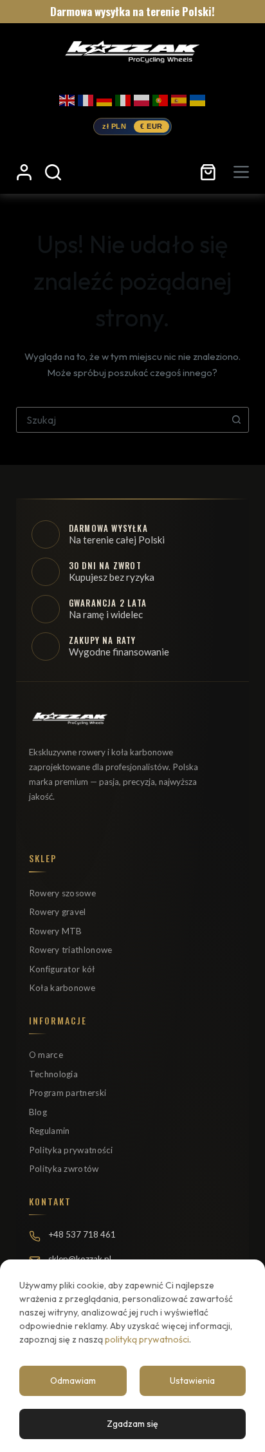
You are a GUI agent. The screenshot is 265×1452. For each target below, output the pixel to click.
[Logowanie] (24, 172)
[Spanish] (179, 98)
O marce (46, 1055)
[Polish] (141, 98)
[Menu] (241, 172)
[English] (67, 98)
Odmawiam (73, 1380)
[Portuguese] (160, 98)
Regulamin (49, 1131)
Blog (38, 1112)
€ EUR (151, 126)
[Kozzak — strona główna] (131, 51)
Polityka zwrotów (64, 1169)
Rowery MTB (55, 931)
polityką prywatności (147, 1339)
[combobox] (120, 420)
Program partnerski (67, 1093)
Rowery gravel (57, 912)
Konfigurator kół (62, 969)
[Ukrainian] (197, 98)
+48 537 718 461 (82, 1234)
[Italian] (123, 98)
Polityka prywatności (71, 1150)
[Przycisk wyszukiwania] (236, 420)
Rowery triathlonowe (71, 950)
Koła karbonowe (62, 988)
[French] (85, 98)
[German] (104, 98)
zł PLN (114, 126)
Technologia (53, 1074)
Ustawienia (192, 1380)
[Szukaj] (53, 172)
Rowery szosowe (62, 893)
